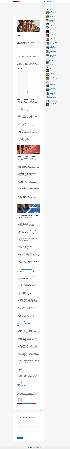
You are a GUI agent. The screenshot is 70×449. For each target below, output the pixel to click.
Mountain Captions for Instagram (22, 386)
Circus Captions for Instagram (22, 387)
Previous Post (15, 410)
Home (44, 1)
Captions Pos (39, 447)
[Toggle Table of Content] (26, 92)
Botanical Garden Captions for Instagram (26, 269)
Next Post (42, 410)
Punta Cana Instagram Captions (25, 323)
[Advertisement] (28, 10)
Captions (47, 1)
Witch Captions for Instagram (22, 385)
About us (54, 1)
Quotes (51, 1)
